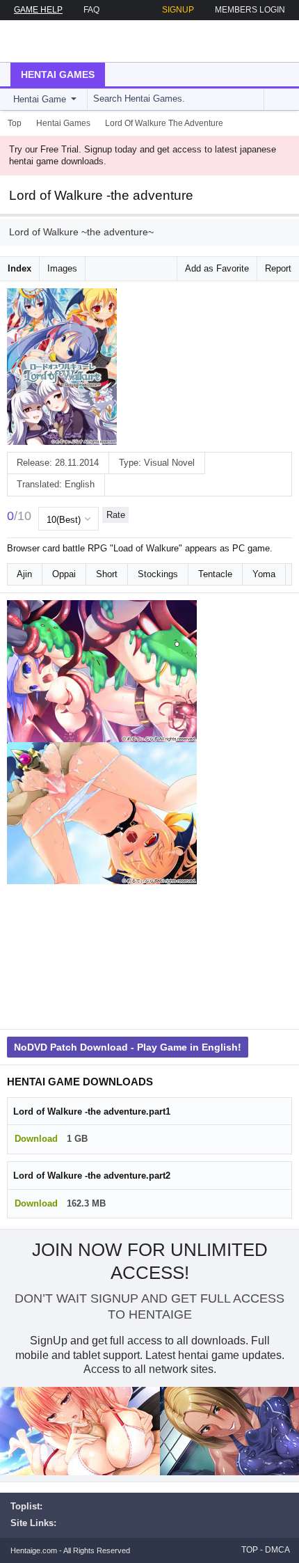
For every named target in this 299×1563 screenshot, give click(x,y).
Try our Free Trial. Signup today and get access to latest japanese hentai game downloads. (142, 155)
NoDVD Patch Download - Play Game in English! (127, 1047)
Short (107, 574)
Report (278, 268)
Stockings (158, 574)
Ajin (24, 574)
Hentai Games (58, 74)
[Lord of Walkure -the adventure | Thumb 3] (102, 955)
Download (36, 1138)
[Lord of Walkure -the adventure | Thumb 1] (102, 671)
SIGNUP (178, 10)
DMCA (277, 1550)
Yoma (263, 574)
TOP (249, 1550)
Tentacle (215, 574)
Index (19, 268)
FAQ (91, 10)
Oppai (64, 574)
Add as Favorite (217, 268)
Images (62, 268)
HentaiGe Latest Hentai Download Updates (81, 41)
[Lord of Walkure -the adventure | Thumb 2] (102, 813)
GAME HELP (38, 10)
